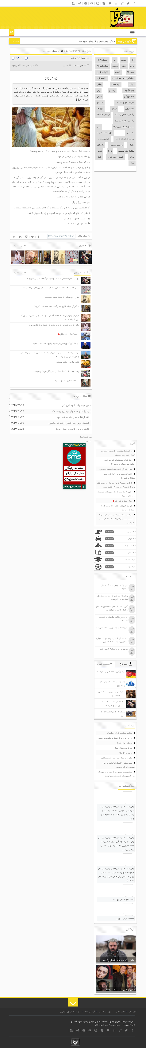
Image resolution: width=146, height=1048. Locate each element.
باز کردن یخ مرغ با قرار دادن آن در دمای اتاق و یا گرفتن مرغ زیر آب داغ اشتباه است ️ (116, 485)
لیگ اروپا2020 (103, 115)
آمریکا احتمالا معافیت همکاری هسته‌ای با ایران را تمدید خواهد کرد (111, 608)
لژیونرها (100, 108)
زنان (98, 90)
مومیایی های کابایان (124, 743)
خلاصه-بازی (101, 78)
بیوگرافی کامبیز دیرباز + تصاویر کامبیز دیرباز (116, 960)
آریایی (123, 60)
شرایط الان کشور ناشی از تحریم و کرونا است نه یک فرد (56, 343)
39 (133, 60)
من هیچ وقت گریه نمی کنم (75, 405)
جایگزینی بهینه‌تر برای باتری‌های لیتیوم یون (97, 41)
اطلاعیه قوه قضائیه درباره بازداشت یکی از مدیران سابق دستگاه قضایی (112, 640)
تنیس (117, 72)
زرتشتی (112, 90)
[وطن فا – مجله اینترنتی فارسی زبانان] (108, 28)
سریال (99, 96)
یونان (132, 163)
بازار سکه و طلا (121, 546)
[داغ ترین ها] (11, 32)
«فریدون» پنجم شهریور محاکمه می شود (111, 628)
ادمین (65, 65)
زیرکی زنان (67, 219)
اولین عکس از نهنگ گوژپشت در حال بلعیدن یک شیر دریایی (119, 765)
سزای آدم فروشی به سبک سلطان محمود (62, 297)
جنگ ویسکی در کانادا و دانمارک (119, 733)
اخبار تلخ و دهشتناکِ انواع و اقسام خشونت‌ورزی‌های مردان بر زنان (50, 288)
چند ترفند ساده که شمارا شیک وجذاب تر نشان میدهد (56, 371)
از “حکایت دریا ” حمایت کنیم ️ (66, 381)
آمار (114, 60)
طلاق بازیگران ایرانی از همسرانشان (120, 990)
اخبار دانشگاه (121, 560)
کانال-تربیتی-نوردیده (126, 151)
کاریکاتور (100, 145)
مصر (98, 127)
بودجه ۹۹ (130, 72)
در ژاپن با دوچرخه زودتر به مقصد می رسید (115, 738)
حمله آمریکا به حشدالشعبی (123, 78)
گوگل (99, 157)
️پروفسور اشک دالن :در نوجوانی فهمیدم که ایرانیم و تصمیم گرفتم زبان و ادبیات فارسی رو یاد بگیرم (117, 519)
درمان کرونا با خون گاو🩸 (68, 334)
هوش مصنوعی (103, 139)
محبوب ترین (103, 664)
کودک (132, 157)
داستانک (55, 51)
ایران (132, 66)
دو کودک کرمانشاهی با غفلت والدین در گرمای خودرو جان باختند (51, 278)
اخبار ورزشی (121, 567)
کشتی (99, 151)
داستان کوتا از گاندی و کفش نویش (72, 429)
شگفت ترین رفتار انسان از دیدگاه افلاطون (68, 423)
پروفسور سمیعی (116, 145)
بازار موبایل (121, 553)
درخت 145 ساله (125, 753)
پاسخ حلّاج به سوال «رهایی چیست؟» (70, 411)
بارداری (115, 66)
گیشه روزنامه (90, 1012)
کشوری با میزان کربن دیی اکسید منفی (117, 758)
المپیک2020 (102, 60)
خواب (131, 84)
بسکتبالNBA (102, 66)
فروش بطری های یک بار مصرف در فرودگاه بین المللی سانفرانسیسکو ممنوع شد (116, 774)
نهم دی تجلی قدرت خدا (124, 139)
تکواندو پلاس (102, 72)
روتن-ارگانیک (129, 90)
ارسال (83, 58)
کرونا (110, 151)
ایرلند (124, 66)
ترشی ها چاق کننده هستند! (67, 362)
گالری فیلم (133, 1012)
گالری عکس (120, 1012)
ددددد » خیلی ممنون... (125, 918)
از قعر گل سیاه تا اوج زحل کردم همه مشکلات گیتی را (56, 306)
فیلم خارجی (129, 108)
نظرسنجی (130, 133)
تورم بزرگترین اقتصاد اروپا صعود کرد (111, 672)
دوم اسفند (115, 84)
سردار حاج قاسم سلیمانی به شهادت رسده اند (113, 619)
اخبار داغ (124, 664)
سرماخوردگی (129, 96)
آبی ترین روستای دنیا (123, 748)
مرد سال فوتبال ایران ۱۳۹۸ (123, 127)
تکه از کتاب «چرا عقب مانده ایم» (73, 417)
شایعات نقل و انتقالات (125, 102)
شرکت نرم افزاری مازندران (70, 1012)
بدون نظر (30, 65)
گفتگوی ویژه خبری (115, 157)
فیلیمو (114, 108)
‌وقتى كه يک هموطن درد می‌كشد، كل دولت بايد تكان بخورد (54, 325)
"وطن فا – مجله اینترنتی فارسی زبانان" (98, 1021)
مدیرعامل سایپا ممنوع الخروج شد (114, 649)
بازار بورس (121, 532)
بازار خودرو (121, 539)
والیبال (131, 145)
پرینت (74, 58)
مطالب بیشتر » (20, 245)
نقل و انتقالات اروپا (104, 133)
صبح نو (100, 102)
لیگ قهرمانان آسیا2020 (124, 121)
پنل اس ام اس (105, 1012)
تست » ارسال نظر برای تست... (122, 899)
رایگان (99, 84)
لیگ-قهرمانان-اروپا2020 (124, 115)
